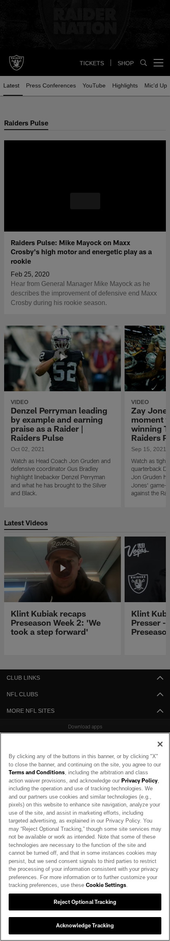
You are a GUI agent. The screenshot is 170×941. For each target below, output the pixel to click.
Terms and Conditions (37, 772)
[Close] (160, 744)
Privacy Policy (121, 780)
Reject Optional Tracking (85, 901)
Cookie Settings (83, 885)
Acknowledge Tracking (85, 925)
